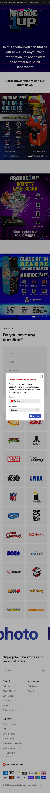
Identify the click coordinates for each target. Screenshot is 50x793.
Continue (35, 416)
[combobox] (17, 401)
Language (13, 406)
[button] (41, 376)
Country (12, 397)
